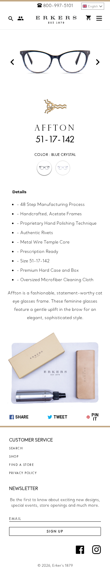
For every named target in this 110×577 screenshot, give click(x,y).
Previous (12, 62)
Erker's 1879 (62, 565)
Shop (13, 456)
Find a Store (21, 465)
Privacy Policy (23, 473)
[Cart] (89, 18)
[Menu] (99, 19)
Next (98, 62)
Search (16, 448)
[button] (93, 6)
